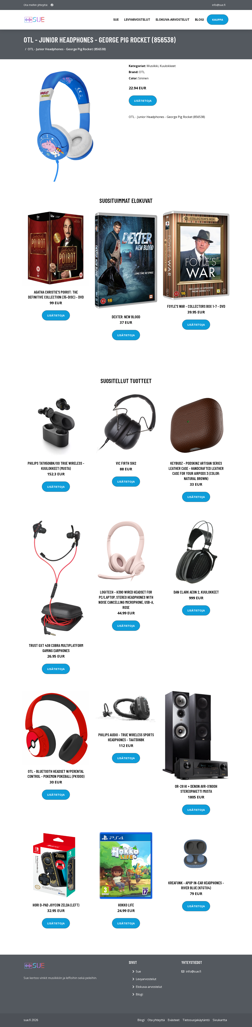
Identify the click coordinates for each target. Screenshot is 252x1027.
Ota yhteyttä (156, 1020)
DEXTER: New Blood (126, 316)
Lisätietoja (142, 100)
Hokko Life (126, 905)
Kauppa (217, 19)
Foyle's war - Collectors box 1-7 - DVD (196, 306)
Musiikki (152, 66)
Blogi (199, 20)
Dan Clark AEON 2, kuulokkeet (196, 592)
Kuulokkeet (168, 66)
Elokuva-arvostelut (172, 20)
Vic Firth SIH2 (126, 463)
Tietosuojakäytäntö (196, 1020)
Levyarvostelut (137, 20)
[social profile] (52, 4)
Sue (116, 20)
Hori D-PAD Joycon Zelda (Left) (56, 905)
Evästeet (173, 1020)
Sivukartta (220, 1020)
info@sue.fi (218, 5)
